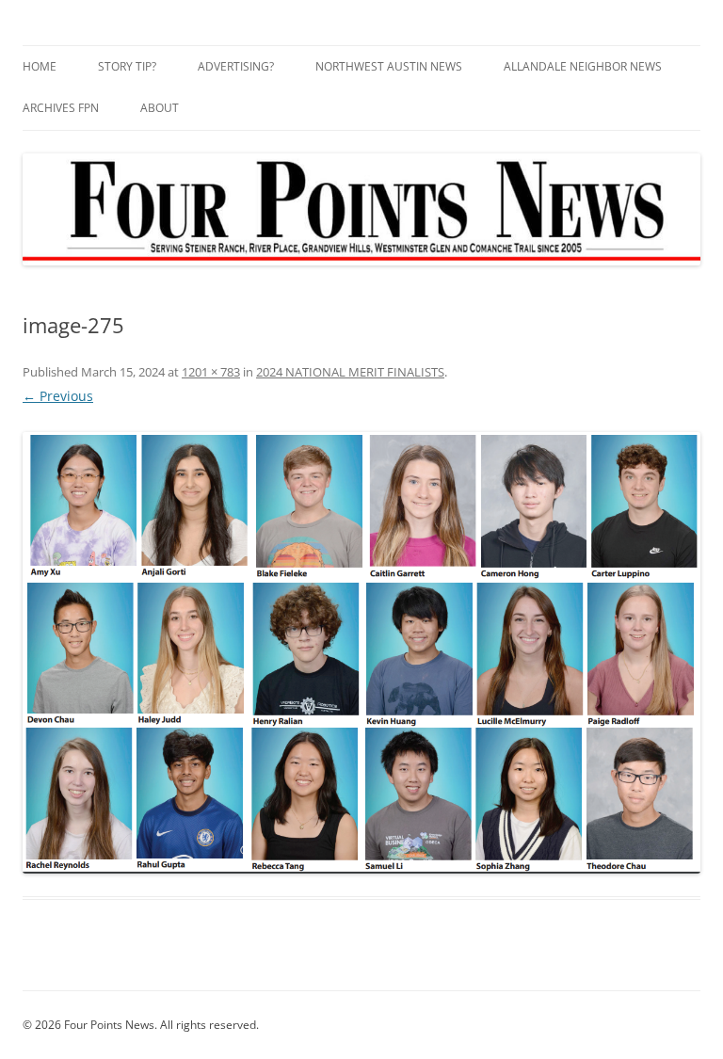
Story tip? (127, 66)
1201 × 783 (211, 371)
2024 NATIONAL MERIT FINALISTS (350, 371)
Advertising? (236, 66)
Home (39, 66)
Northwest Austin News (388, 66)
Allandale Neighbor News (583, 66)
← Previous (58, 396)
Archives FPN (61, 108)
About (159, 108)
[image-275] (361, 653)
